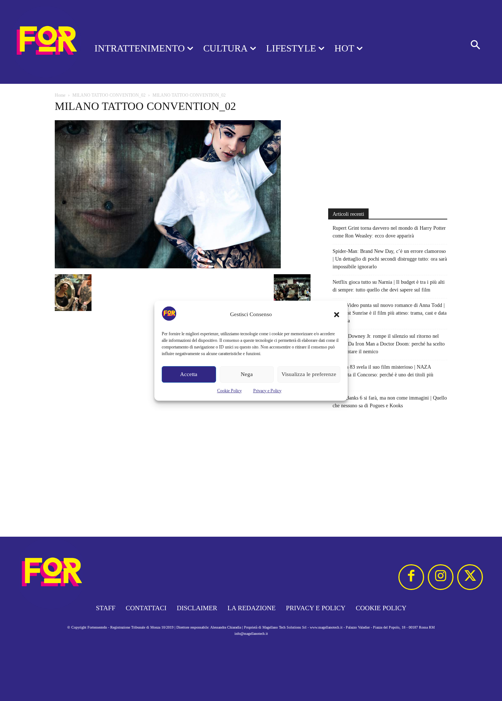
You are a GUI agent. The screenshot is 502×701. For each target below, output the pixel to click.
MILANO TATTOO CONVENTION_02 (109, 95)
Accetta (188, 374)
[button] (336, 314)
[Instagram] (440, 577)
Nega (247, 374)
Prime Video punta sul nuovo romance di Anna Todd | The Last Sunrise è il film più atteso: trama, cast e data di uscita (390, 313)
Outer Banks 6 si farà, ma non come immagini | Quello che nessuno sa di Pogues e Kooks (390, 401)
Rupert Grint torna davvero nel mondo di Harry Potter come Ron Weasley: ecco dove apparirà (389, 232)
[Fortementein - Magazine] (38, 42)
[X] (470, 577)
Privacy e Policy (267, 390)
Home (60, 95)
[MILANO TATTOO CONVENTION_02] (168, 266)
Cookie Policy (229, 390)
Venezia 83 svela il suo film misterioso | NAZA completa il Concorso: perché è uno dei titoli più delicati (383, 374)
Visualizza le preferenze (309, 374)
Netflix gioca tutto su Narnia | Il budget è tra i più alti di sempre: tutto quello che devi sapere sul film (389, 286)
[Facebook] (411, 577)
